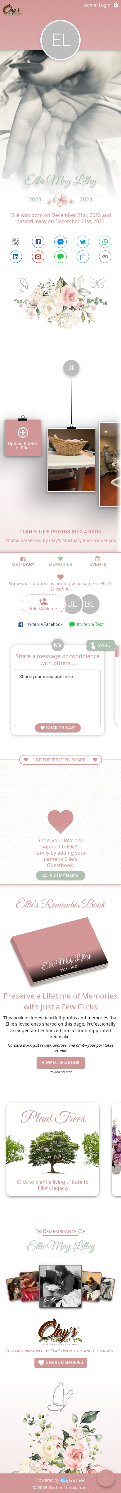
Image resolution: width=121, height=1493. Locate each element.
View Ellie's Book (61, 1062)
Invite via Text (89, 624)
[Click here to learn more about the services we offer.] (61, 1332)
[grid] (60, 453)
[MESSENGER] (60, 242)
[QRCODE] (16, 242)
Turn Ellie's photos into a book (60, 531)
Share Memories (64, 1362)
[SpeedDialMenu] (106, 1478)
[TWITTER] (83, 242)
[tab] (23, 561)
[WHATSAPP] (105, 242)
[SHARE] (83, 256)
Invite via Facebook (43, 624)
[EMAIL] (38, 256)
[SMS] (60, 256)
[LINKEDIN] (16, 256)
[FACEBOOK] (38, 242)
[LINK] (105, 256)
